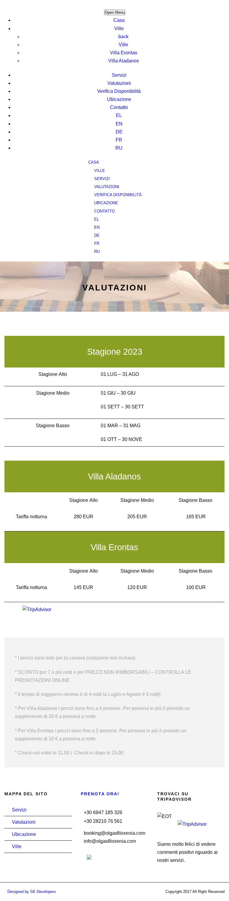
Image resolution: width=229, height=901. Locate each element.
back (123, 36)
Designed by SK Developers (31, 891)
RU (119, 147)
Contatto (119, 107)
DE (119, 131)
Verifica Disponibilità (119, 91)
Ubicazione (119, 99)
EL (119, 115)
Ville (119, 28)
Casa (119, 20)
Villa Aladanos (123, 60)
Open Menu (115, 12)
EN (119, 123)
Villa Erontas (123, 52)
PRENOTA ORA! (100, 793)
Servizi (119, 75)
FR (119, 139)
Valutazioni (119, 83)
